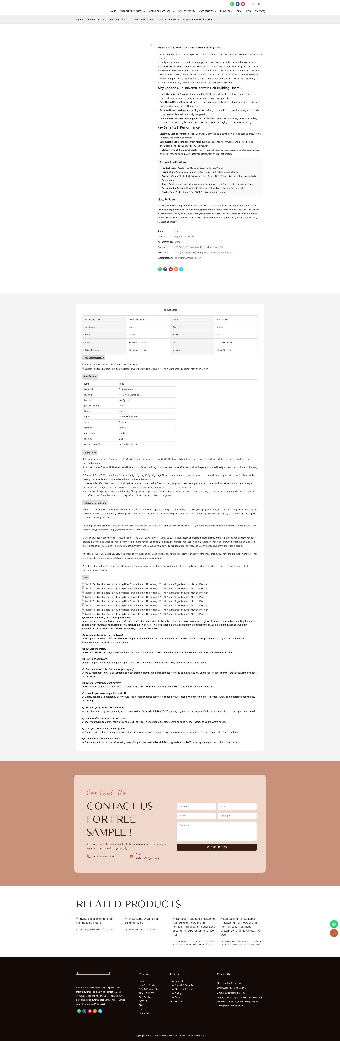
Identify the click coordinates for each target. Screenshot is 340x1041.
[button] (265, 11)
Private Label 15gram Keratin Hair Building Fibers (94, 929)
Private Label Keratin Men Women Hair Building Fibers (186, 19)
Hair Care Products (97, 19)
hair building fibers (153, 525)
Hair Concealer (117, 19)
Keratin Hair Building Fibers (142, 19)
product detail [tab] (170, 309)
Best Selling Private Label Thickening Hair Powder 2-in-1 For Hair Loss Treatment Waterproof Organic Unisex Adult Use (242, 943)
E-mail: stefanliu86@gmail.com (148, 856)
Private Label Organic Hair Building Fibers (140, 929)
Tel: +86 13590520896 (103, 856)
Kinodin (80, 19)
